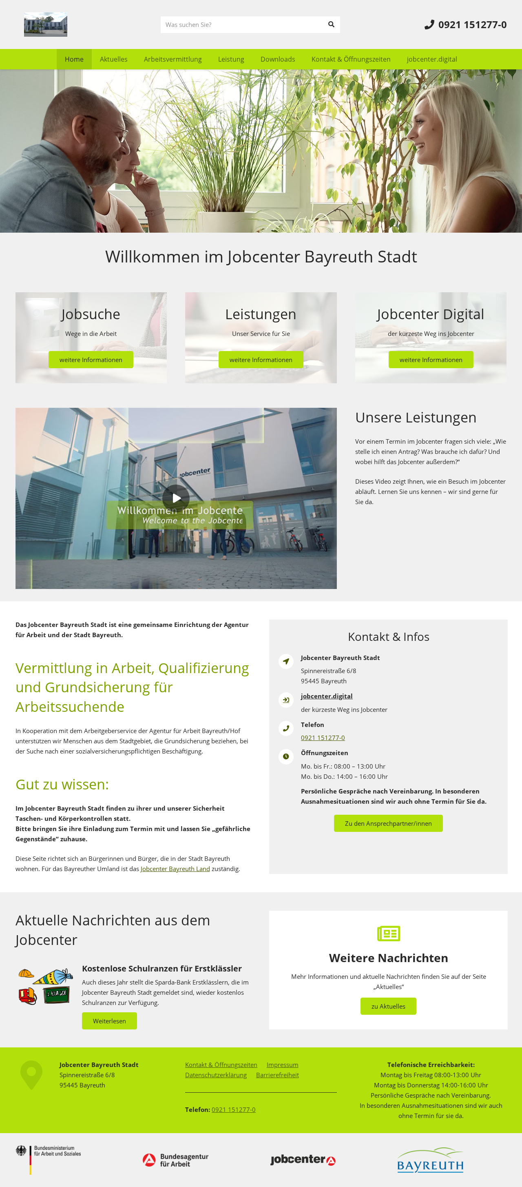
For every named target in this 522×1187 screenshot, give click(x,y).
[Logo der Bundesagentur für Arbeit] (175, 1160)
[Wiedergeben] (176, 498)
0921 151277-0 (323, 738)
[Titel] (46, 24)
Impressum (283, 1064)
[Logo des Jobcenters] (303, 1160)
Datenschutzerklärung (216, 1075)
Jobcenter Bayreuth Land (175, 869)
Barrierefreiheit (277, 1075)
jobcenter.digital (327, 696)
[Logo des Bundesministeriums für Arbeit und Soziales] (48, 1160)
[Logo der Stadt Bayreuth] (430, 1160)
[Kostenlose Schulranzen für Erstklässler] (133, 995)
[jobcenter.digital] (290, 700)
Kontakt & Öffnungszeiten (221, 1064)
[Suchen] (331, 24)
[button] (207, 59)
